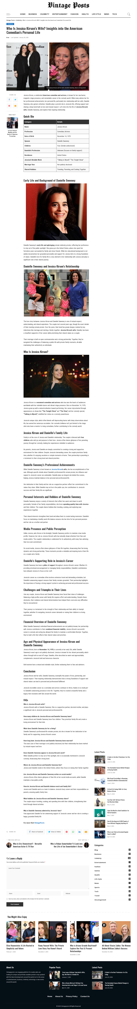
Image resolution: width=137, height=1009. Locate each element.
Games (97, 871)
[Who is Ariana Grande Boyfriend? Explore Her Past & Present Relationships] (84, 932)
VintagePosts (39, 823)
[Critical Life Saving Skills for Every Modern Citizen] (100, 792)
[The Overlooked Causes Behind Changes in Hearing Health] (100, 770)
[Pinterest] (9, 105)
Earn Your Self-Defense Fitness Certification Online (116, 801)
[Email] (15, 105)
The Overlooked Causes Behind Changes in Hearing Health (118, 769)
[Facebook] (9, 99)
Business (98, 854)
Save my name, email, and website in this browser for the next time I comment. (29, 899)
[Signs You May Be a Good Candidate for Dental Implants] (100, 813)
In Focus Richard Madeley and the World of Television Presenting (12, 133)
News (97, 883)
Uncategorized (100, 900)
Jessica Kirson (56, 469)
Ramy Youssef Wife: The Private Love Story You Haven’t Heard (51, 947)
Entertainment (100, 862)
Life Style (98, 879)
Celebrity (10, 24)
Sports (97, 887)
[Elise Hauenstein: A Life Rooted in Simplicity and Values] (20, 932)
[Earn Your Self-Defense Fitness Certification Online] (100, 802)
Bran (7, 37)
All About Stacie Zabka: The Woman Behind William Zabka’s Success (116, 947)
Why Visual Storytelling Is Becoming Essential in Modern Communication (117, 779)
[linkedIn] (79, 831)
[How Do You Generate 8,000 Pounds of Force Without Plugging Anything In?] (100, 824)
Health (97, 875)
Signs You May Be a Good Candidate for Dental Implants (118, 811)
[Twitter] (15, 99)
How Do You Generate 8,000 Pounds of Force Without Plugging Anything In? (118, 822)
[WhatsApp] (73, 831)
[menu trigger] (9, 14)
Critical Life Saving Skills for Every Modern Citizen (117, 790)
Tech (96, 891)
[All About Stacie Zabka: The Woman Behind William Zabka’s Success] (116, 932)
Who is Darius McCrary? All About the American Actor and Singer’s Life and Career (74, 984)
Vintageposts (65, 1006)
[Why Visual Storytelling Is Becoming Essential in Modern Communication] (100, 781)
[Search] (129, 14)
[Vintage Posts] (68, 5)
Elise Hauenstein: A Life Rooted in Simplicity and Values (20, 947)
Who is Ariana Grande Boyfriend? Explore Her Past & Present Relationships (83, 948)
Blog (96, 850)
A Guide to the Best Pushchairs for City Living (118, 758)
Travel (97, 896)
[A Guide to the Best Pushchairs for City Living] (100, 760)
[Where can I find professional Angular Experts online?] (100, 834)
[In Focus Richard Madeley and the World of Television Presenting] (12, 123)
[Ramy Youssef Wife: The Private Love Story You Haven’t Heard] (52, 932)
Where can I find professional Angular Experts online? (117, 833)
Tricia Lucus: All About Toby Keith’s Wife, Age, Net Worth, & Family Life (73, 973)
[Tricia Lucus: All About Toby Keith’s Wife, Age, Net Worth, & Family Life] (54, 975)
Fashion (97, 867)
